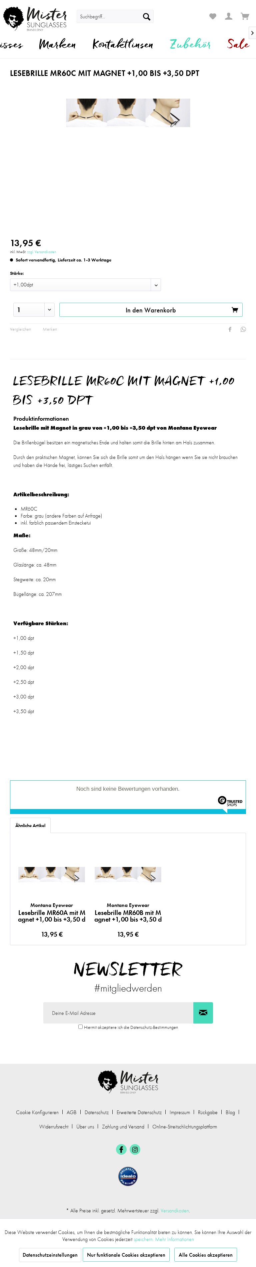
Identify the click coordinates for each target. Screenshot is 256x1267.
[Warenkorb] (245, 16)
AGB (72, 1112)
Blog (230, 1112)
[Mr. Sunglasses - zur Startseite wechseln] (35, 19)
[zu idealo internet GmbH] (128, 1176)
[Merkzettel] (212, 16)
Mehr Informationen (174, 1239)
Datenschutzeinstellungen (50, 1254)
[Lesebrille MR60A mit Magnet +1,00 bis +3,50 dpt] (52, 874)
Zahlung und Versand (123, 1126)
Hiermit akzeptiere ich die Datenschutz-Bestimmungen (131, 1027)
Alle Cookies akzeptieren (206, 1254)
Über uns (85, 1126)
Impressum (180, 1112)
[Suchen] (147, 16)
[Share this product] (230, 329)
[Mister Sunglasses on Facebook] (121, 1149)
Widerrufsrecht (53, 1126)
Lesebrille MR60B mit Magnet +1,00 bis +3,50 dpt (128, 912)
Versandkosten (175, 1210)
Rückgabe (208, 1112)
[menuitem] (115, 16)
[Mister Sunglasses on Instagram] (135, 1149)
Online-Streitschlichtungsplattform (184, 1126)
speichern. (144, 1239)
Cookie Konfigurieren (37, 1112)
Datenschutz (97, 1112)
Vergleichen (20, 329)
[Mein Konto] (229, 16)
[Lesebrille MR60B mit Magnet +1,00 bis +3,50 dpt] (128, 874)
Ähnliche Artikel (30, 825)
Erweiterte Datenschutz (139, 1112)
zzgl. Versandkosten (41, 251)
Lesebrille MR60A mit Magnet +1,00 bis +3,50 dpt (51, 912)
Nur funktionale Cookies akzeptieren (126, 1254)
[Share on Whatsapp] (243, 329)
